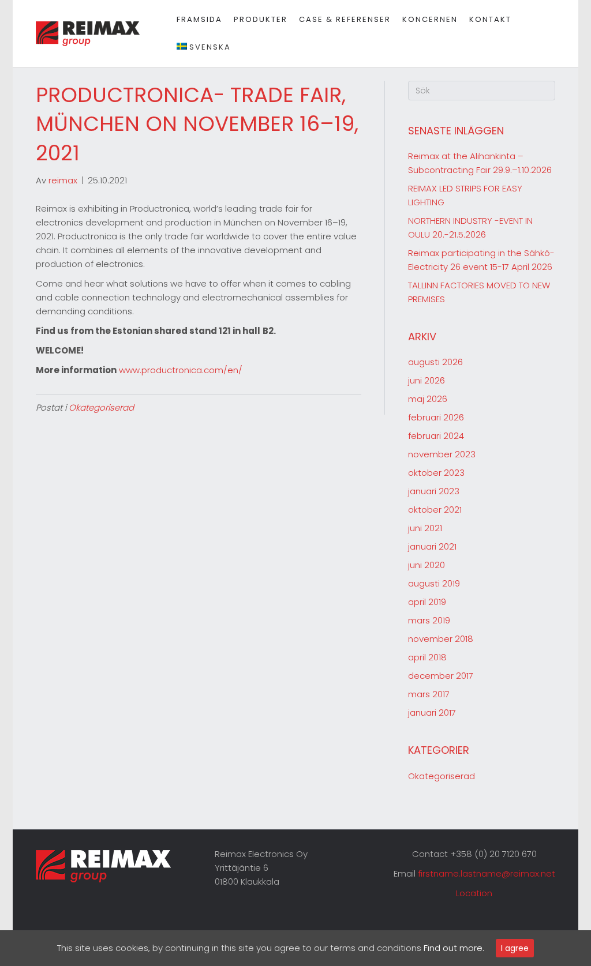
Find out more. (454, 948)
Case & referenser (345, 19)
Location (474, 893)
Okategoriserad (101, 407)
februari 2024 (436, 436)
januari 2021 (432, 546)
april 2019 (427, 602)
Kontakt (490, 19)
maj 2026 (427, 399)
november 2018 (440, 639)
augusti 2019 (434, 583)
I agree (515, 948)
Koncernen (430, 19)
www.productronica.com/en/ (180, 370)
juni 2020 (426, 565)
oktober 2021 (435, 509)
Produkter (260, 19)
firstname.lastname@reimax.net (486, 873)
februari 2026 (436, 417)
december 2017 (440, 676)
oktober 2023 (436, 473)
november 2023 (442, 454)
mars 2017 (429, 694)
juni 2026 (426, 380)
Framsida (199, 19)
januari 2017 (432, 712)
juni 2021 (425, 528)
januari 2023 (433, 491)
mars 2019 (429, 620)
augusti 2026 (435, 362)
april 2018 (427, 657)
